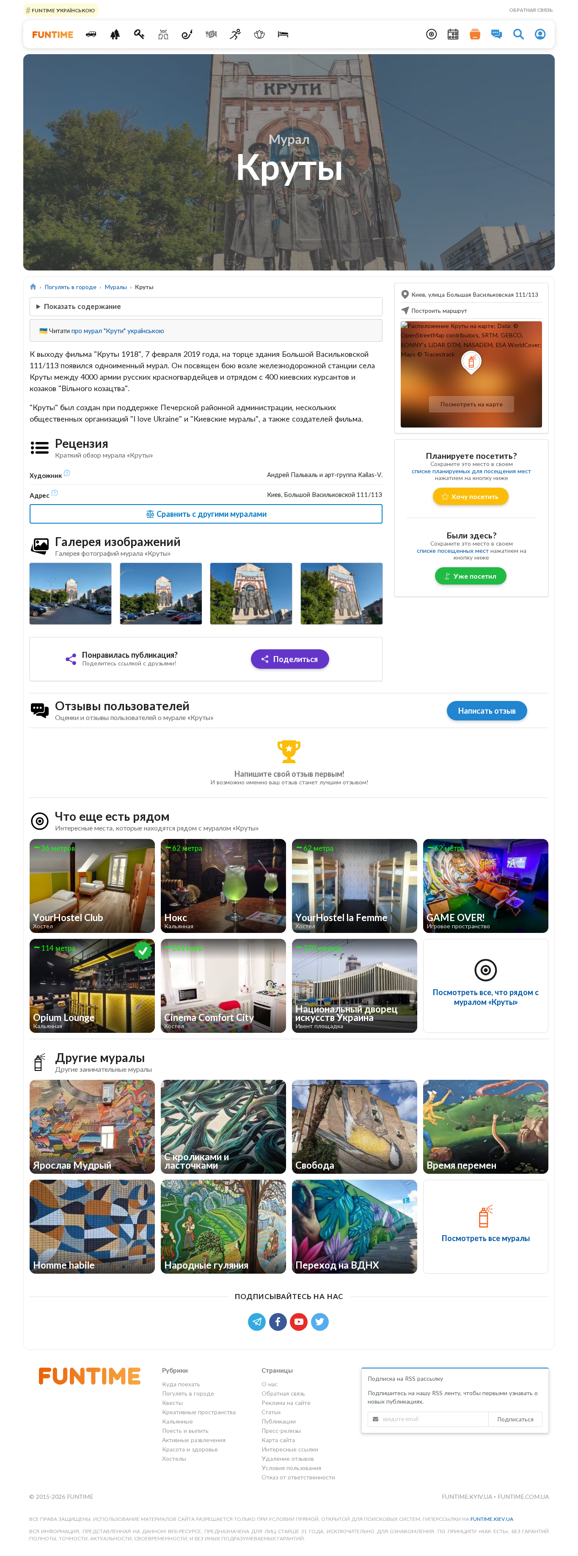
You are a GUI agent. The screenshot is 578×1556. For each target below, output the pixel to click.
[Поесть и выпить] (211, 34)
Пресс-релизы (281, 1430)
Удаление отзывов (287, 1458)
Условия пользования (291, 1467)
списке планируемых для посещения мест (471, 471)
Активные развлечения (194, 1439)
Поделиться (295, 659)
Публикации (278, 1421)
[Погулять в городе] (115, 34)
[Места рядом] (431, 34)
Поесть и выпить (185, 1430)
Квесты (172, 1402)
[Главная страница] (33, 286)
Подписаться (515, 1419)
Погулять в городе (70, 286)
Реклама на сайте (286, 1402)
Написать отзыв (487, 710)
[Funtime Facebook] (279, 1320)
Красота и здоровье (190, 1449)
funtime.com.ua (523, 1496)
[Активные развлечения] (235, 34)
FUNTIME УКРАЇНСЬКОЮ (62, 10)
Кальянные (177, 1421)
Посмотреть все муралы (486, 1238)
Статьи (271, 1411)
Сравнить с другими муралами (211, 514)
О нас (269, 1384)
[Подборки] (475, 34)
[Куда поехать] (91, 34)
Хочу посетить (474, 496)
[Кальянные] (187, 34)
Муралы (116, 286)
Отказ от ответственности (298, 1477)
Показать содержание (82, 306)
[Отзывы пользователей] (496, 34)
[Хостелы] (283, 34)
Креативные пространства (199, 1411)
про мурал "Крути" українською (118, 330)
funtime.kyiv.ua (468, 1496)
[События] (453, 34)
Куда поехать (181, 1384)
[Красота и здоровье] (259, 34)
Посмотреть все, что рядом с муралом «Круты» (486, 997)
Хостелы (174, 1458)
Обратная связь (531, 10)
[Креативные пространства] (163, 34)
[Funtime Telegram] (258, 1320)
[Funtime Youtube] (300, 1320)
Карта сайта (278, 1439)
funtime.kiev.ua (492, 1519)
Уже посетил (475, 576)
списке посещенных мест (453, 550)
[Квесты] (139, 34)
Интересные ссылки (289, 1449)
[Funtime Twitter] (320, 1320)
